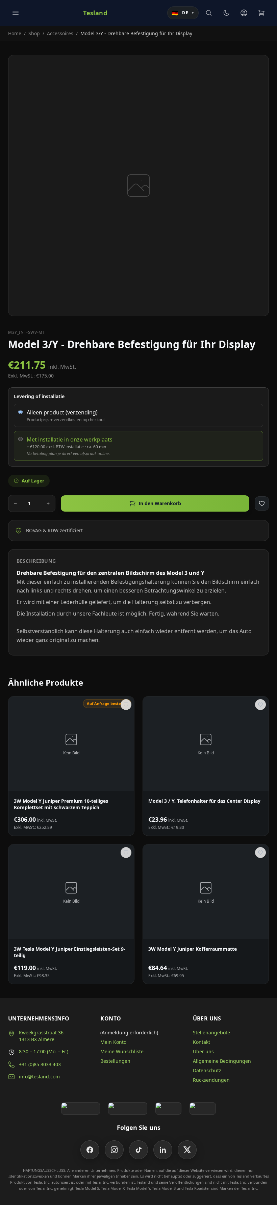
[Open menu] (15, 12)
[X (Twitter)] (187, 1149)
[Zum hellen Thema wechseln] (226, 12)
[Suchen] (208, 12)
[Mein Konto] (243, 12)
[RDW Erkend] (203, 1108)
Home (14, 33)
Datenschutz (207, 1070)
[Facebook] (89, 1149)
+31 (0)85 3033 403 (40, 1064)
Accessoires (60, 33)
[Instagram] (114, 1149)
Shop (34, 33)
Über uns (203, 1051)
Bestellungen (115, 1061)
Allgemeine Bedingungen (222, 1061)
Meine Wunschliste (122, 1051)
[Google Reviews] (80, 1108)
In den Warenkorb (159, 503)
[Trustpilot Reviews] (127, 1108)
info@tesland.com (39, 1076)
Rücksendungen (211, 1080)
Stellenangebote (211, 1032)
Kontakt (201, 1042)
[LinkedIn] (162, 1149)
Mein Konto (113, 1042)
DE (183, 13)
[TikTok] (138, 1149)
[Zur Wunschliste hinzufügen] (262, 503)
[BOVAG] (168, 1108)
